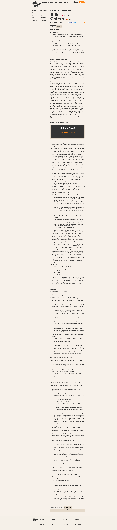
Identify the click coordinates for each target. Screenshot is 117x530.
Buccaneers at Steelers (44, 14)
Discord (53, 522)
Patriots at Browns (35, 15)
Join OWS (81, 2)
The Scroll (50, 2)
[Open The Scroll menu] (53, 2)
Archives (65, 522)
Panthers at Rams (44, 15)
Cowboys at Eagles (44, 20)
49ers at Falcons (34, 14)
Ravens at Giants (43, 12)
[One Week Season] (36, 2)
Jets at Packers (34, 17)
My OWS (53, 519)
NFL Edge (44, 2)
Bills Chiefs (60, 16)
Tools (56, 2)
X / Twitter (65, 524)
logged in (59, 509)
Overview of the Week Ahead (39, 10)
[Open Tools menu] (58, 2)
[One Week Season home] (35, 520)
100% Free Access (67, 132)
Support (76, 521)
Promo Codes (77, 522)
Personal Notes (67, 507)
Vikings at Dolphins (35, 20)
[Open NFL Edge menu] (46, 2)
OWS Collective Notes (56, 507)
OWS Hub (61, 2)
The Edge (53, 26)
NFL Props (66, 2)
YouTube (65, 519)
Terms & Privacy (78, 524)
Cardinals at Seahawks (44, 17)
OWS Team (77, 519)
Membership (54, 524)
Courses (53, 521)
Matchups (59, 26)
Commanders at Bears (35, 12)
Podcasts (65, 521)
